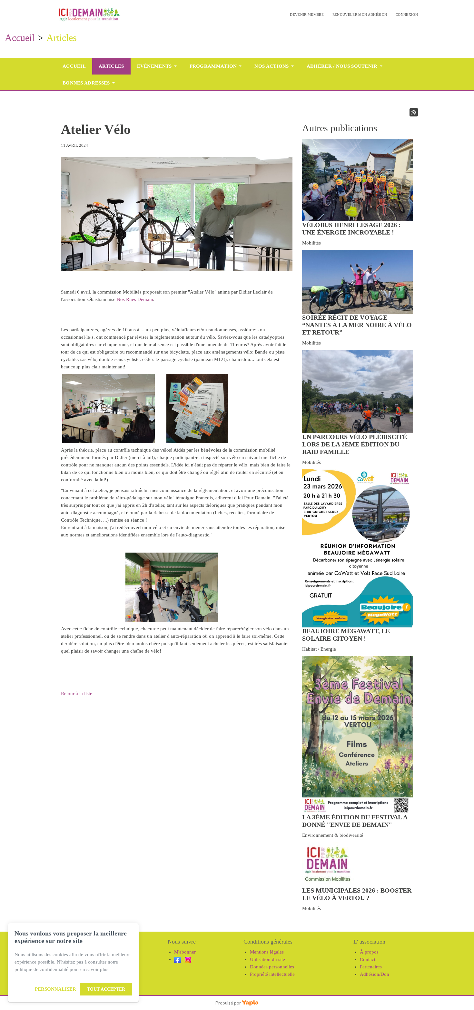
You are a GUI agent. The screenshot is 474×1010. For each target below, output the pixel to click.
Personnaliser (55, 989)
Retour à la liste (76, 693)
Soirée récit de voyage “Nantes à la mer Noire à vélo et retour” (357, 325)
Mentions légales (267, 952)
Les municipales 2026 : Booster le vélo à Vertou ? (356, 894)
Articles (111, 66)
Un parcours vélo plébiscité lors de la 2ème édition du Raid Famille (354, 444)
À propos (369, 952)
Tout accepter (106, 989)
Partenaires (371, 966)
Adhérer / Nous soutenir (342, 66)
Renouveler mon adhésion (359, 14)
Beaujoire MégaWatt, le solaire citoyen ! (346, 634)
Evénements (154, 66)
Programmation (213, 66)
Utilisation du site (267, 959)
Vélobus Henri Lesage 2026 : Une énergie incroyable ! (351, 228)
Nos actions (271, 66)
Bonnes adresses (86, 82)
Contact (367, 959)
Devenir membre (307, 14)
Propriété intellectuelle (272, 974)
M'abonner (185, 952)
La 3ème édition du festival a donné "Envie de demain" (354, 821)
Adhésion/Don (374, 974)
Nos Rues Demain (135, 299)
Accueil (20, 37)
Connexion (407, 14)
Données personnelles (272, 966)
